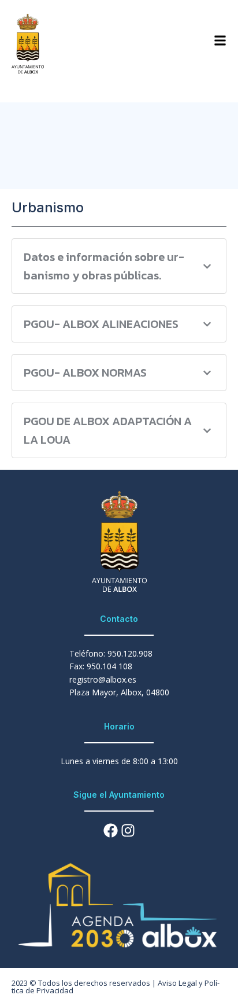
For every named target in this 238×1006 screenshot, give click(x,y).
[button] (119, 266)
